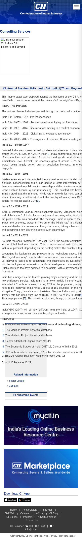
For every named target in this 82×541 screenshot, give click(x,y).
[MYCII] (41, 407)
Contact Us (32, 520)
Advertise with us (47, 517)
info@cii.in (31, 529)
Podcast (27, 517)
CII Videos (12, 517)
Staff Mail (10, 513)
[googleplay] (24, 499)
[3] (37, 200)
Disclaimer (70, 536)
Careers (24, 513)
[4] (3, 346)
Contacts (14, 385)
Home (13, 509)
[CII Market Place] (41, 450)
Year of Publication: (13, 362)
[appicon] (10, 499)
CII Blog (53, 513)
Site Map (48, 509)
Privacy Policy (56, 536)
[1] (48, 153)
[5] (24, 298)
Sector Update (16, 380)
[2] (3, 335)
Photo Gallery (29, 509)
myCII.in (39, 513)
